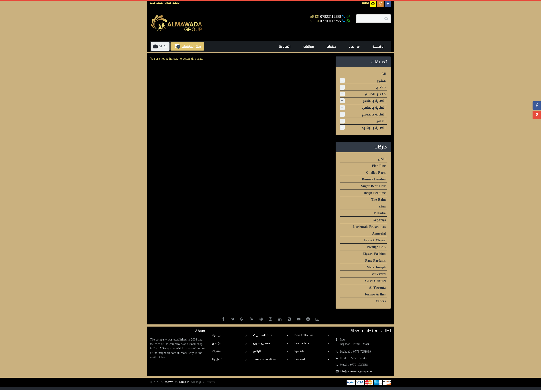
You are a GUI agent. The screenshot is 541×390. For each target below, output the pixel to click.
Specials (299, 351)
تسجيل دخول (171, 2)
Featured (299, 359)
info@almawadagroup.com (356, 371)
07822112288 (330, 16)
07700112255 (331, 21)
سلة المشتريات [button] (189, 46)
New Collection (303, 335)
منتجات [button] (162, 46)
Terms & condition (265, 359)
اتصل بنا (217, 359)
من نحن (216, 343)
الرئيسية (217, 335)
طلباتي (257, 351)
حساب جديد (156, 2)
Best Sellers (301, 343)
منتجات (216, 351)
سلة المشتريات (262, 335)
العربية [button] (365, 2)
